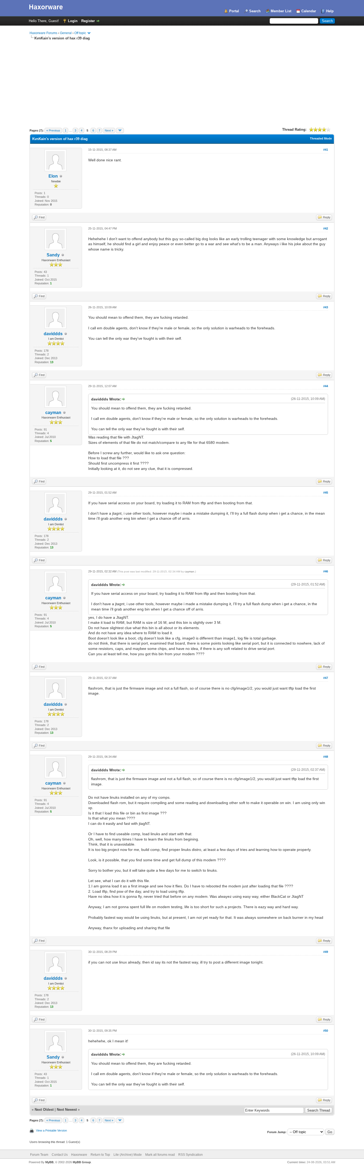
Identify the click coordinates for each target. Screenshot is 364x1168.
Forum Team (39, 1155)
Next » (109, 130)
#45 (325, 492)
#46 (325, 571)
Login (73, 21)
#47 (325, 677)
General (66, 33)
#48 (325, 756)
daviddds (53, 333)
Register (88, 21)
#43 (325, 307)
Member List (281, 11)
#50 (325, 1030)
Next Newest (67, 1110)
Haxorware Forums (43, 33)
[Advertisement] (182, 80)
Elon (53, 176)
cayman (53, 412)
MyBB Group (82, 1162)
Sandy (53, 255)
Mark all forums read (160, 1155)
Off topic (80, 33)
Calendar (308, 11)
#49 (325, 951)
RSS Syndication (190, 1155)
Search (255, 11)
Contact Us (60, 1155)
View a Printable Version (51, 1130)
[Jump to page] (120, 130)
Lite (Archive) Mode (128, 1155)
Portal (234, 11)
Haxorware (79, 1155)
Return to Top (100, 1155)
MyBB (49, 1162)
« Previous (53, 130)
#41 (325, 149)
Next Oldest (44, 1110)
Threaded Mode (321, 138)
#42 (325, 228)
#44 (325, 386)
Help (330, 11)
